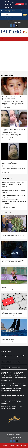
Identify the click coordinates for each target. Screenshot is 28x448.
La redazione (4, 20)
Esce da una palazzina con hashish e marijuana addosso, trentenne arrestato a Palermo (13, 190)
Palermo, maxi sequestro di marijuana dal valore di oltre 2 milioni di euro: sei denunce (13, 184)
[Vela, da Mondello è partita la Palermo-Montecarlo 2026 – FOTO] (14, 327)
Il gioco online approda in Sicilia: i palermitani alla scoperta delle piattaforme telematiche (14, 201)
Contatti (10, 20)
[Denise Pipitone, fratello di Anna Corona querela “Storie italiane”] (14, 86)
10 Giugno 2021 (13, 132)
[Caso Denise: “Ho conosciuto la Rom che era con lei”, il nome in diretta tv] (14, 119)
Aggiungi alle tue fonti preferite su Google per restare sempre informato (10, 4)
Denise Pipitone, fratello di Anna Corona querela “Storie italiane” (13, 97)
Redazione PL (5, 99)
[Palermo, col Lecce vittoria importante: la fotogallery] (14, 275)
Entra (25, 14)
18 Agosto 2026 (13, 341)
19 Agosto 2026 (14, 315)
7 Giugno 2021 (12, 165)
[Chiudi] (3, 4)
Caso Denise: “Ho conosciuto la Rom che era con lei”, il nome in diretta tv (13, 130)
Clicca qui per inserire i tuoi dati (7, 17)
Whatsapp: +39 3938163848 (14, 22)
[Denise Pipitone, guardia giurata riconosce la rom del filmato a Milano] (14, 151)
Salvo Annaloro (6, 289)
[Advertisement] (14, 56)
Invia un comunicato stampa (20, 20)
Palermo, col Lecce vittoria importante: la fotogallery (13, 196)
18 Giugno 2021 (13, 99)
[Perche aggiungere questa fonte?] (26, 4)
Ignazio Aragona (15, 367)
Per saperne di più (6, 107)
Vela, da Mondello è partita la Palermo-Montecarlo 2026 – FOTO (12, 206)
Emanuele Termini (6, 315)
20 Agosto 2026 (13, 237)
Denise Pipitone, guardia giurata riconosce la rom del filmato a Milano (13, 162)
